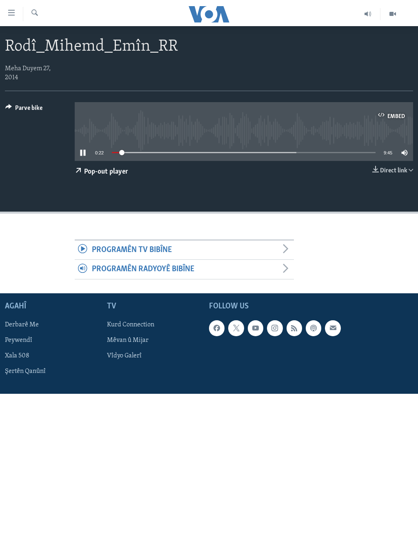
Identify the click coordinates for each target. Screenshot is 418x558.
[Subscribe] (332, 328)
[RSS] (294, 328)
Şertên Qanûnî (25, 371)
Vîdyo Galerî (124, 356)
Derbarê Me (22, 324)
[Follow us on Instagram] (274, 328)
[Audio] (368, 14)
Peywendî (18, 340)
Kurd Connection (130, 324)
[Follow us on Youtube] (255, 328)
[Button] (23, 110)
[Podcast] (313, 328)
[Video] (392, 14)
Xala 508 (17, 356)
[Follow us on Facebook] (217, 328)
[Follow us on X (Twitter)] (236, 328)
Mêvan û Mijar (128, 340)
